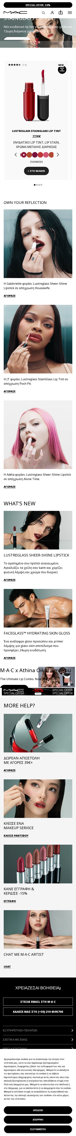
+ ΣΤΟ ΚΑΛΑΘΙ (36, 171)
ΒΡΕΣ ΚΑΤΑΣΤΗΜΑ (15, 1048)
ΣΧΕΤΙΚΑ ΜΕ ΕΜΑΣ (15, 1039)
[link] (36, 95)
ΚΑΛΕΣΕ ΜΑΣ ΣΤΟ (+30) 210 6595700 (38, 1011)
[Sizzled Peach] (29, 155)
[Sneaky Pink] (46, 155)
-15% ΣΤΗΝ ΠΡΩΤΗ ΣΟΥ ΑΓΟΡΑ (38, 5)
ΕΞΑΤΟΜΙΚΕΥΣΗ (38, 1129)
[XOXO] (51, 155)
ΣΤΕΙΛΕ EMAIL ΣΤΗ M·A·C (38, 1002)
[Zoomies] (24, 155)
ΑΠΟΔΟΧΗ (38, 1110)
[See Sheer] (40, 155)
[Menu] (70, 13)
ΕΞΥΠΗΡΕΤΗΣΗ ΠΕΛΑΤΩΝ (20, 1030)
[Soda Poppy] (35, 155)
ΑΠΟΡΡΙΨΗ (38, 1119)
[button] (70, 13)
